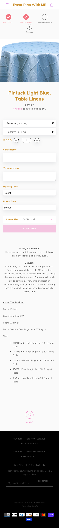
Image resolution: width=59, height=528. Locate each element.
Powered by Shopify (30, 506)
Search (18, 439)
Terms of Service (35, 439)
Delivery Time (10, 186)
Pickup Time (9, 201)
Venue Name (10, 149)
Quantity (7, 139)
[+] (36, 140)
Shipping (17, 108)
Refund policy (29, 444)
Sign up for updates (29, 465)
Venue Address (11, 168)
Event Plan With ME (29, 5)
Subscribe (43, 481)
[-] (16, 140)
